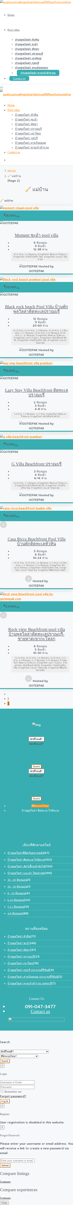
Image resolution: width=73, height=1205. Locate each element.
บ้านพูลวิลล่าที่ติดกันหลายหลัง (25, 853)
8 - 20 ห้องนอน (16, 893)
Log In (4, 1101)
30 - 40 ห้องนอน (17, 879)
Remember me (13, 1091)
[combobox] (36, 753)
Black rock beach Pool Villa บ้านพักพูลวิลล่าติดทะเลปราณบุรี (36, 309)
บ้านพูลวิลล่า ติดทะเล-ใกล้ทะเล (26, 859)
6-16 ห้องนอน (15, 900)
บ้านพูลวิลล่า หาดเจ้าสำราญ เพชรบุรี (29, 983)
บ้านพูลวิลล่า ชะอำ (26, 44)
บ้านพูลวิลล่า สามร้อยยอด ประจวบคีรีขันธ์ (32, 976)
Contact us (19, 78)
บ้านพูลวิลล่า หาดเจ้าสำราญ (38, 73)
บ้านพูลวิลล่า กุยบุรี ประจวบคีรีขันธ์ (28, 970)
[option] (36, 744)
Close (4, 1202)
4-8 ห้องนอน (14, 913)
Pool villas (13, 29)
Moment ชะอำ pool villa (36, 235)
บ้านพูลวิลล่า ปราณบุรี (29, 54)
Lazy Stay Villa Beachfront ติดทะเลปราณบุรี (36, 392)
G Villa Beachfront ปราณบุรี (36, 464)
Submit (5, 1165)
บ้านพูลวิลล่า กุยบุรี (27, 63)
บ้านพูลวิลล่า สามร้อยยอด (31, 68)
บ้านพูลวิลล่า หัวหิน (27, 40)
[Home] (11, 170)
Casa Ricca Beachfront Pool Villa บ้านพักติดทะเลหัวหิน (37, 541)
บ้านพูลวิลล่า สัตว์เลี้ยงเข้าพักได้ (26, 866)
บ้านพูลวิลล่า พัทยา (27, 49)
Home (11, 14)
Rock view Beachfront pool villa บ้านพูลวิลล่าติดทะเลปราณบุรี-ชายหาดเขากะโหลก (36, 634)
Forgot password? (13, 1096)
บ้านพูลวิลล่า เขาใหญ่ (28, 58)
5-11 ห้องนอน (15, 906)
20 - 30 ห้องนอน (17, 886)
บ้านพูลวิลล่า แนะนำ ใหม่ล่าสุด (26, 873)
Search (36, 766)
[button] (37, 739)
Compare (5, 1181)
